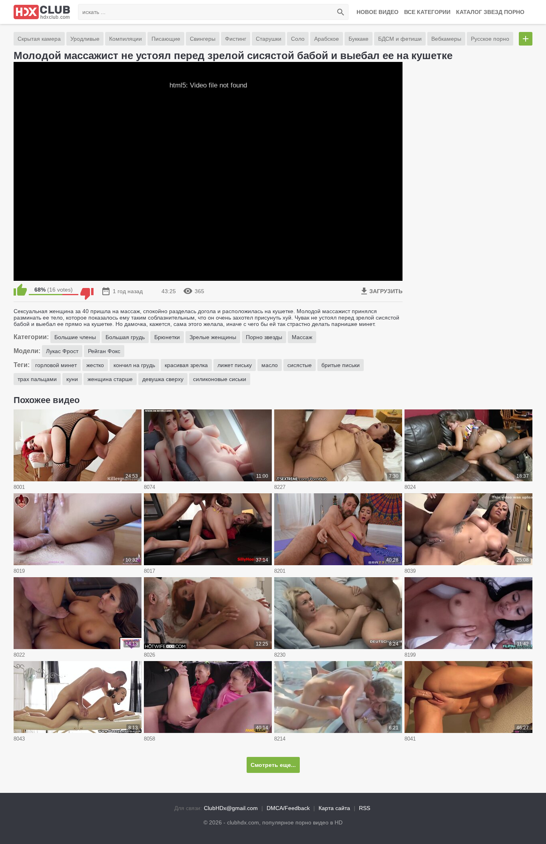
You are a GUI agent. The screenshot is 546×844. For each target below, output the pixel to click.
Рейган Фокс (104, 351)
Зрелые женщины (212, 337)
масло (269, 365)
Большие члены (75, 337)
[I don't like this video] (87, 290)
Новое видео (378, 12)
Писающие (165, 39)
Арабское (326, 39)
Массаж (302, 337)
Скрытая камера (39, 39)
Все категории (427, 12)
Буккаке (359, 39)
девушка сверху (162, 379)
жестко (95, 365)
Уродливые (85, 39)
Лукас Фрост (62, 351)
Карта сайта (334, 808)
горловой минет (56, 365)
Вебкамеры (446, 39)
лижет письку (234, 365)
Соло (298, 39)
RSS (364, 808)
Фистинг (235, 39)
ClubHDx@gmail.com (231, 808)
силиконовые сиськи (219, 379)
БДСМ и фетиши (400, 39)
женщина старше (110, 379)
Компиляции (125, 39)
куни (72, 379)
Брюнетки (167, 337)
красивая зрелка (186, 365)
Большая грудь (125, 337)
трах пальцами (37, 379)
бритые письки (340, 365)
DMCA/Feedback (288, 808)
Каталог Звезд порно (490, 12)
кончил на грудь (134, 365)
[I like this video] (20, 290)
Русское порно (490, 39)
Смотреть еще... (273, 765)
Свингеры (202, 39)
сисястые (299, 365)
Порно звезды (264, 337)
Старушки (268, 39)
